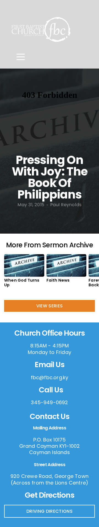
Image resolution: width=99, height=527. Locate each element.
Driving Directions (49, 511)
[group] (24, 272)
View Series (49, 306)
